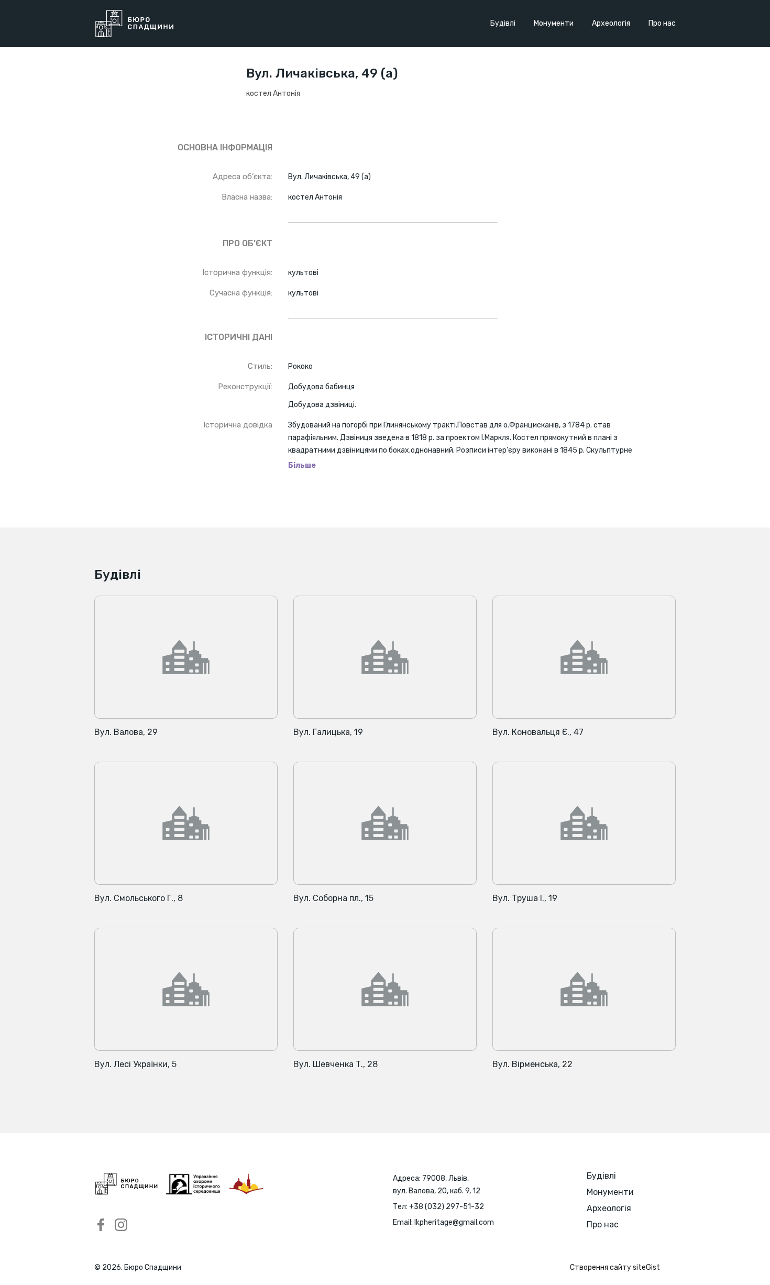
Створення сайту (615, 1267)
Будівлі (502, 23)
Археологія (611, 23)
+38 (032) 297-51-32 (446, 1206)
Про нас (662, 23)
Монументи (554, 23)
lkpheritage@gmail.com (454, 1222)
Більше (302, 466)
